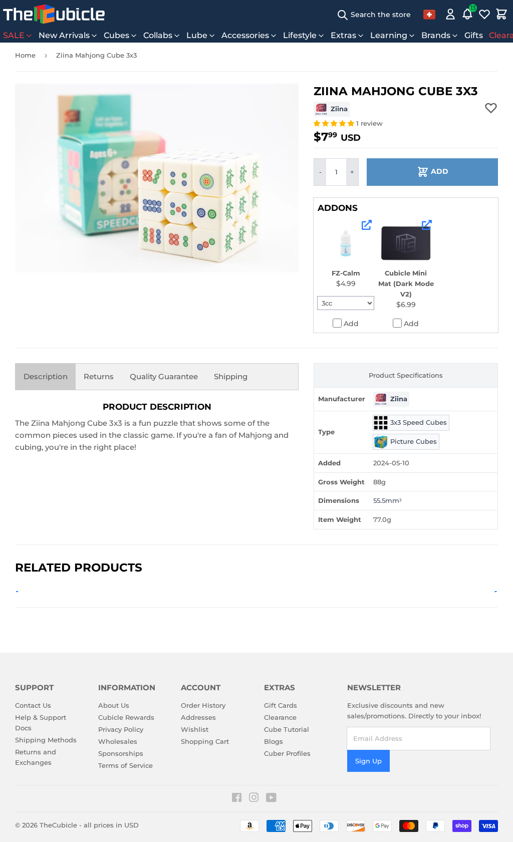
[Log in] (450, 14)
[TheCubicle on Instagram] (254, 799)
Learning (388, 35)
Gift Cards (280, 705)
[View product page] (367, 225)
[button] (335, 123)
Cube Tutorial (286, 729)
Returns (99, 376)
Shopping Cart (205, 741)
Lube (196, 35)
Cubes (116, 35)
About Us (113, 705)
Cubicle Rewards (126, 717)
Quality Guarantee (164, 376)
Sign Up (368, 761)
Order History (203, 705)
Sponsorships (120, 753)
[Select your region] (429, 14)
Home (25, 55)
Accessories (245, 35)
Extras (343, 35)
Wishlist (194, 729)
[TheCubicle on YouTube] (271, 799)
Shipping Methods (46, 740)
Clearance (280, 717)
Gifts (473, 35)
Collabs (157, 35)
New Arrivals (64, 35)
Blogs (273, 741)
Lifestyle (300, 35)
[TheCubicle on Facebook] (236, 799)
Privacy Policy (120, 729)
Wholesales (117, 741)
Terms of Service (125, 765)
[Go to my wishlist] (484, 14)
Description (46, 376)
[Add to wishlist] (491, 108)
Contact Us (33, 705)
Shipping (230, 376)
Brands (435, 35)
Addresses (198, 717)
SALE (14, 35)
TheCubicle (58, 825)
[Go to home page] (54, 14)
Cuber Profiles (287, 753)
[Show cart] (501, 14)
